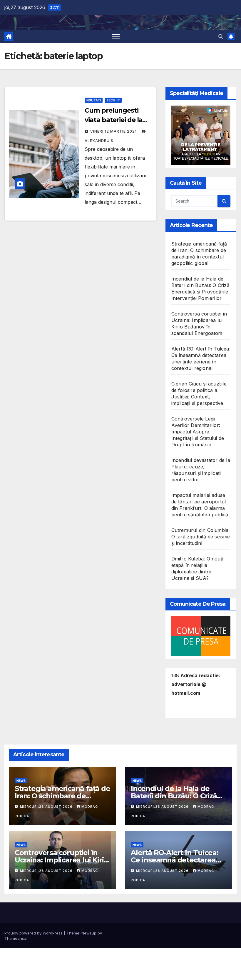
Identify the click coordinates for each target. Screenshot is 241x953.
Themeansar (16, 938)
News (21, 780)
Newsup (88, 933)
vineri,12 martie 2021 (114, 131)
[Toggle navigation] (116, 36)
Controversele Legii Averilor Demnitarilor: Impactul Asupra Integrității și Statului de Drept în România (197, 432)
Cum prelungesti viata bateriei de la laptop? (113, 119)
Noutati (93, 100)
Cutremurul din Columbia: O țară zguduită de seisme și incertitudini (200, 536)
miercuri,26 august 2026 (47, 807)
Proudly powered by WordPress (34, 933)
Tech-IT (113, 100)
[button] (220, 36)
